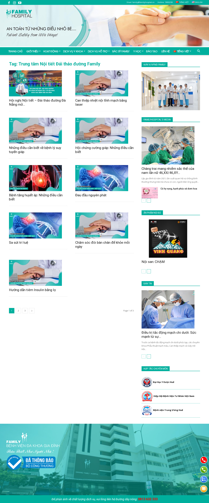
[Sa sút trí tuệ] (38, 225)
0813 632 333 (148, 499)
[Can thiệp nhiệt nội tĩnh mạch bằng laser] (104, 83)
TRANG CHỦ (15, 51)
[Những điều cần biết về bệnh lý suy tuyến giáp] (38, 131)
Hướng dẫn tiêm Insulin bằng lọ (32, 290)
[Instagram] (14, 2)
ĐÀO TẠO (151, 51)
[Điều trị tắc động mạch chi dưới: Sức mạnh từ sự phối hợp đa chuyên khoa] (171, 309)
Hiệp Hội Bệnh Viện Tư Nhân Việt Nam (173, 396)
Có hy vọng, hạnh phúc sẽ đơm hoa (179, 188)
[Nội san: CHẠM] (171, 238)
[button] (198, 51)
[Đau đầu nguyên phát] (104, 178)
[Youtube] (19, 2)
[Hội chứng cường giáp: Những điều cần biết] (104, 131)
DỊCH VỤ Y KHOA (73, 51)
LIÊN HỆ (165, 51)
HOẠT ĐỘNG (50, 51)
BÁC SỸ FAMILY (120, 51)
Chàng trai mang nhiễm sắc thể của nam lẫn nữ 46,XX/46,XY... (168, 171)
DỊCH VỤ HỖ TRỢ (97, 51)
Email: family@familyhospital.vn (140, 2)
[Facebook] (9, 2)
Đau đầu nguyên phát (90, 195)
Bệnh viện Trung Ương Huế (168, 410)
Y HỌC (137, 51)
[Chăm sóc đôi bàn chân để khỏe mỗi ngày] (104, 225)
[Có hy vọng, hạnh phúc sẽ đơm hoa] (150, 192)
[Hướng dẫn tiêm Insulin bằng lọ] (38, 273)
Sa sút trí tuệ (18, 243)
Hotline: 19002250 (165, 2)
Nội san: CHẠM (153, 262)
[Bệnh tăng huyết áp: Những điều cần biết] (38, 178)
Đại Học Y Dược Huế (163, 382)
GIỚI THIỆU (32, 51)
